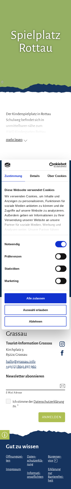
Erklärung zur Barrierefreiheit (56, 475)
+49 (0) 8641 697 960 (21, 366)
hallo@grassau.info (21, 361)
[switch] (60, 256)
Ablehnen (35, 321)
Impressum (13, 469)
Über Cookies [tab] (57, 176)
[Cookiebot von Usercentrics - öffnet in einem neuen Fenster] (50, 164)
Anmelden (52, 417)
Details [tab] (35, 176)
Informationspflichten (35, 474)
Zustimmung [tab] (13, 176)
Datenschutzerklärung (49, 402)
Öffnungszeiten (14, 458)
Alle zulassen (35, 298)
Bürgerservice (54, 458)
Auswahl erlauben (35, 309)
